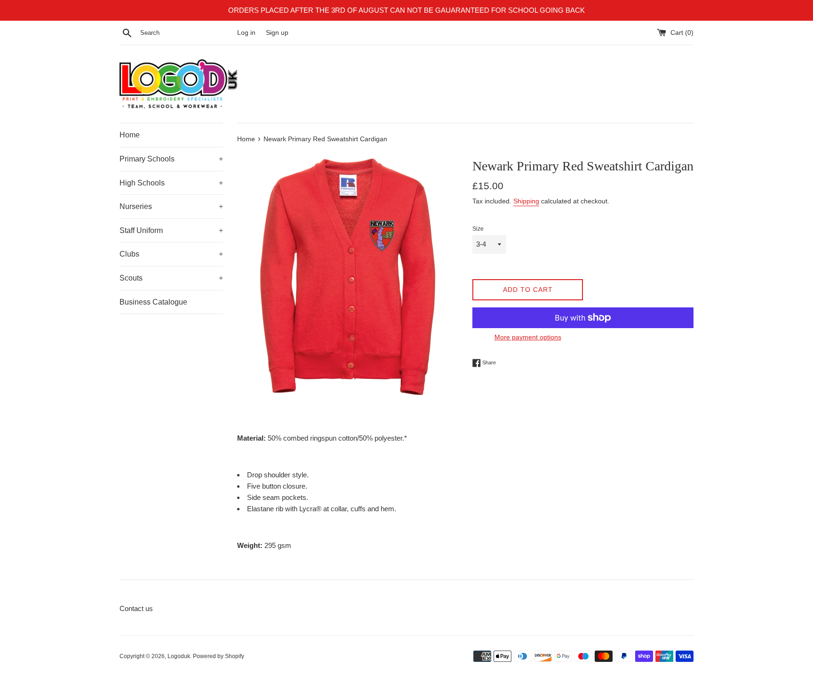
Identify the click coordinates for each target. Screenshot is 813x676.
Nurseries (171, 206)
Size (478, 228)
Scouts (171, 278)
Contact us (136, 608)
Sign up (277, 32)
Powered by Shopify (218, 656)
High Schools (171, 183)
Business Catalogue (153, 302)
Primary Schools (171, 159)
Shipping (526, 201)
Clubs (171, 254)
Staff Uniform (171, 230)
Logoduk (178, 656)
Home (130, 135)
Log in (246, 32)
